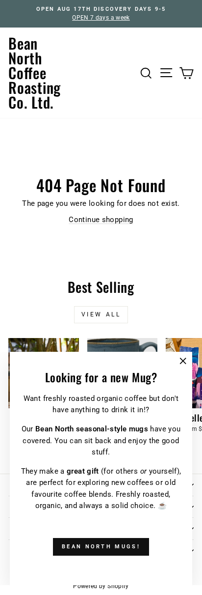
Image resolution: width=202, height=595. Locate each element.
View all (101, 314)
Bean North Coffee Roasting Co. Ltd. (34, 72)
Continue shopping (101, 219)
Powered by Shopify (101, 586)
